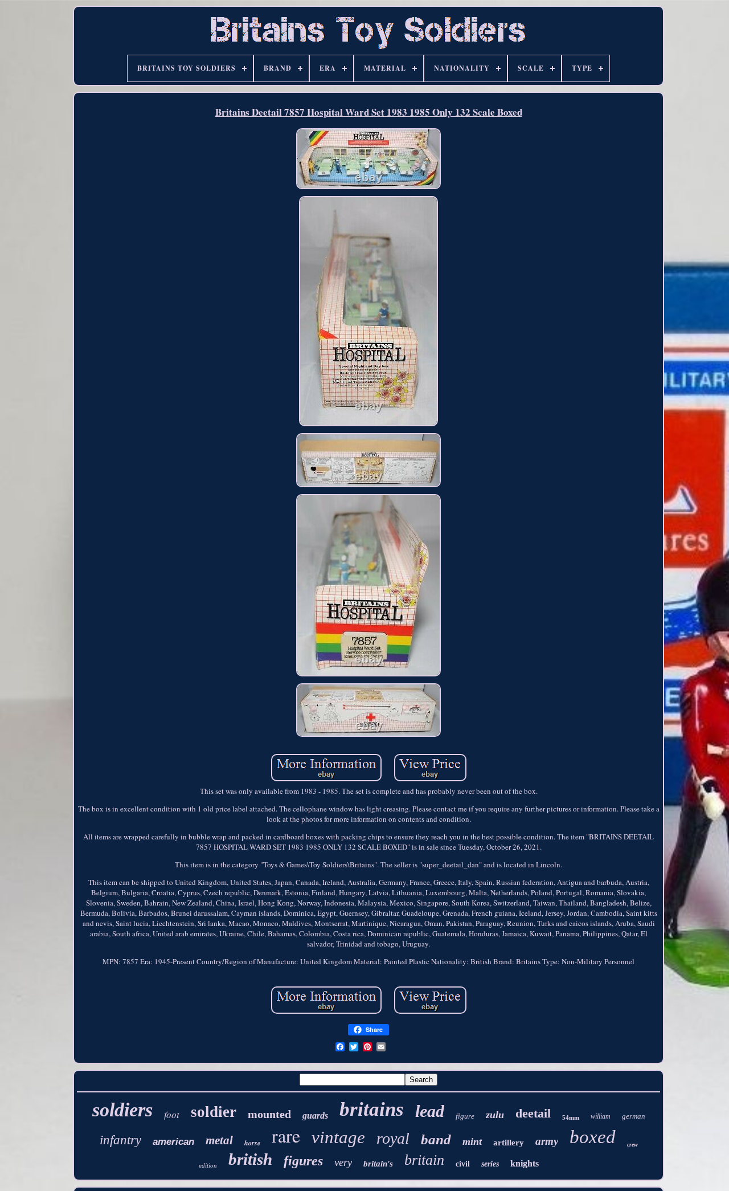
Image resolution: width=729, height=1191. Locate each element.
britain (424, 1160)
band (436, 1139)
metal (219, 1140)
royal (392, 1138)
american (173, 1141)
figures (303, 1160)
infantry (120, 1140)
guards (315, 1115)
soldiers (122, 1109)
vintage (338, 1137)
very (343, 1162)
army (546, 1141)
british (250, 1159)
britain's (378, 1163)
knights (524, 1163)
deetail (533, 1113)
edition (208, 1165)
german (633, 1116)
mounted (269, 1114)
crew (632, 1144)
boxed (593, 1137)
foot (171, 1114)
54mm (570, 1117)
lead (429, 1111)
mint (472, 1141)
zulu (495, 1114)
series (490, 1164)
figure (465, 1116)
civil (463, 1164)
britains (371, 1109)
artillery (508, 1142)
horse (252, 1143)
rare (286, 1135)
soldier (213, 1111)
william (601, 1116)
